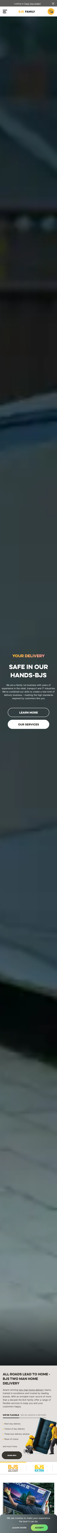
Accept (39, 1527)
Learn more (19, 1527)
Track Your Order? (32, 3)
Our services (28, 724)
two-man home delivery (31, 1389)
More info (11, 1455)
